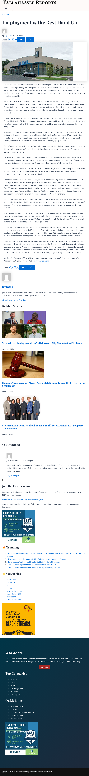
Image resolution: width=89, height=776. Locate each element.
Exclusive (12, 580)
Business (12, 597)
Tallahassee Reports (20, 772)
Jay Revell (9, 35)
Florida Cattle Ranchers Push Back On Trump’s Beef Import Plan (34, 567)
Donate (14, 709)
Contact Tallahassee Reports (22, 712)
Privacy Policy (16, 718)
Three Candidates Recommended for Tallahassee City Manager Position (37, 559)
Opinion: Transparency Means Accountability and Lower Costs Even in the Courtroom (43, 384)
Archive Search (17, 706)
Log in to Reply (13, 475)
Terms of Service (17, 715)
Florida (11, 585)
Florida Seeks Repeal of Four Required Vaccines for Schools (32, 565)
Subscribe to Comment (11, 499)
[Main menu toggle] (7, 8)
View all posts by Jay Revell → (14, 300)
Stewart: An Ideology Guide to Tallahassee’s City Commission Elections (42, 343)
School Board (14, 600)
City (10, 588)
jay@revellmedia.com (40, 261)
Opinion (5, 14)
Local (11, 582)
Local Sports (16, 694)
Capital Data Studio (45, 772)
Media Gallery (14, 594)
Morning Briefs (14, 591)
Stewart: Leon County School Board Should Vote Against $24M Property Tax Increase (42, 427)
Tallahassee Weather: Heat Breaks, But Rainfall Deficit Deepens (34, 562)
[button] (44, 667)
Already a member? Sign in (32, 499)
